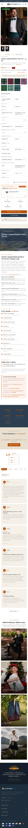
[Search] (23, 4)
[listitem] (3, 48)
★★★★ (15, 469)
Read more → (19, 64)
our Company (5, 812)
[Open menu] (2, 4)
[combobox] (14, 75)
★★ (25, 469)
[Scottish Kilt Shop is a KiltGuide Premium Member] (14, 767)
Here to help (5, 815)
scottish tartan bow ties (13, 274)
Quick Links (4, 808)
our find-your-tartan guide (17, 390)
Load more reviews (13, 611)
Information (5, 805)
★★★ (21, 469)
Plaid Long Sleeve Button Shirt (18, 394)
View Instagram (15, 444)
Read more (3, 247)
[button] (10, 54)
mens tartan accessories (14, 388)
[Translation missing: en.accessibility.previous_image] (3, 26)
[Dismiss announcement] (27, 1)
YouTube (14, 392)
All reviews (4, 469)
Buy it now (15, 215)
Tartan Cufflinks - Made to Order (11, 396)
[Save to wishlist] (25, 59)
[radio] (4, 81)
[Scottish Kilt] (14, 4)
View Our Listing (14, 779)
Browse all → (22, 72)
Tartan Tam (5, 385)
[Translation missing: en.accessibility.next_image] (24, 26)
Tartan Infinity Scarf (17, 384)
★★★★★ (10, 469)
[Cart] (25, 4)
